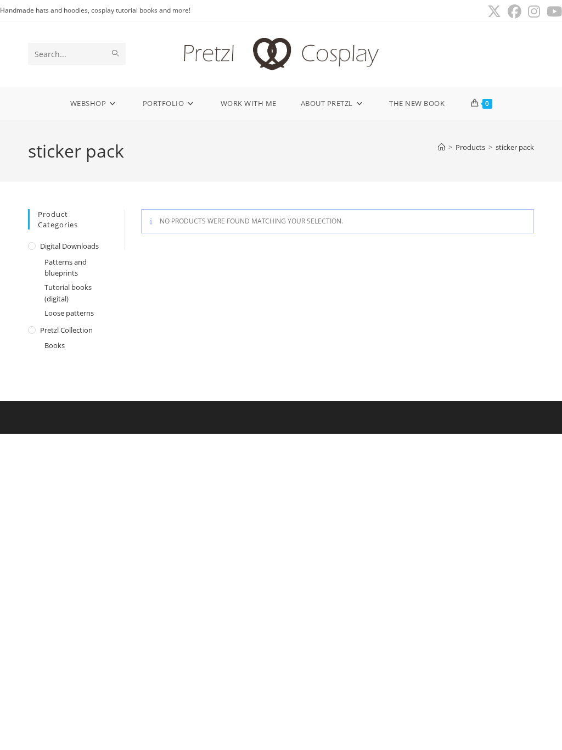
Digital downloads (69, 246)
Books (54, 345)
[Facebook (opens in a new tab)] (514, 12)
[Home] (441, 147)
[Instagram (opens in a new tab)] (534, 12)
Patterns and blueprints (65, 267)
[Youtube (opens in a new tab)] (552, 12)
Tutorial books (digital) (68, 293)
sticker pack (515, 147)
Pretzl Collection (66, 330)
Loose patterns (69, 313)
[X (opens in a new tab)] (494, 12)
